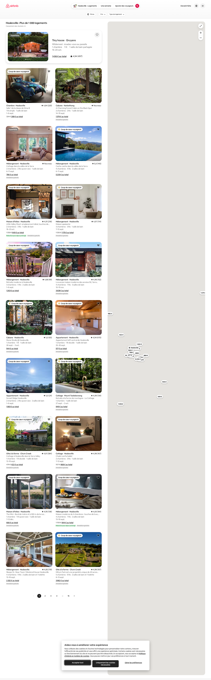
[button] (59, 56)
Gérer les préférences (133, 663)
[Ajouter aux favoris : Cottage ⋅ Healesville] (98, 419)
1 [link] (39, 596)
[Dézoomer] (200, 32)
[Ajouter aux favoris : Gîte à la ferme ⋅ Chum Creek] (49, 419)
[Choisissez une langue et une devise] (196, 5)
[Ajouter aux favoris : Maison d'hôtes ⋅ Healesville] (49, 187)
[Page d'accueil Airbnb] (12, 6)
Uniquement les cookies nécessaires (105, 664)
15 (68, 596)
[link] (33, 596)
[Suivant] (74, 596)
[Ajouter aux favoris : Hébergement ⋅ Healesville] (49, 129)
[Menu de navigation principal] (202, 5)
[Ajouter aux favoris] (97, 34)
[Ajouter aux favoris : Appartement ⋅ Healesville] (98, 303)
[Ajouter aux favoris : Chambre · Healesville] (49, 71)
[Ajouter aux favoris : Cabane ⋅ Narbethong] (98, 71)
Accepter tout (77, 663)
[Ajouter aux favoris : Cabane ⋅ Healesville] (49, 303)
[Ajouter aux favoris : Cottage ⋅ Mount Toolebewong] (98, 361)
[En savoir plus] (25, 26)
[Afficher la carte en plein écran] (200, 25)
